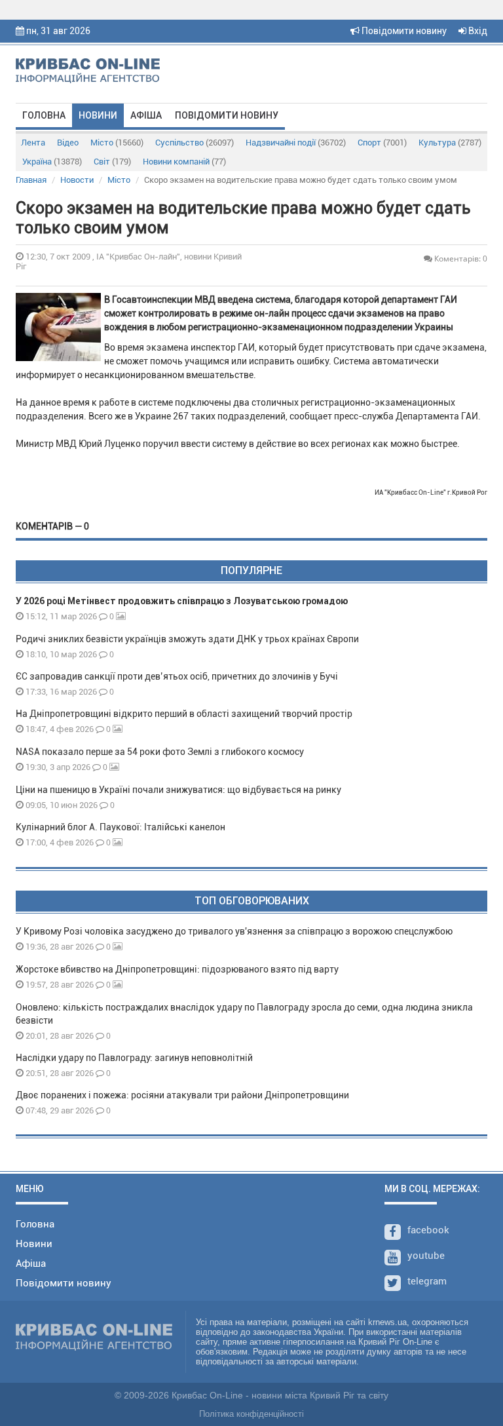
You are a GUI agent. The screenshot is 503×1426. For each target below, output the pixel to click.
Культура (450, 142)
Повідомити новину (403, 31)
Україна (52, 161)
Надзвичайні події (296, 142)
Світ (112, 161)
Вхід (476, 31)
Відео (68, 142)
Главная (31, 180)
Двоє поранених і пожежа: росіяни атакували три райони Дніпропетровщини (182, 1095)
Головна (43, 115)
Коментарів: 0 (459, 258)
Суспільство (194, 142)
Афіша (146, 115)
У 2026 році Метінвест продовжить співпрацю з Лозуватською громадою (182, 601)
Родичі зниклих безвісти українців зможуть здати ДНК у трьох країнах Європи (187, 639)
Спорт (382, 142)
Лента (33, 142)
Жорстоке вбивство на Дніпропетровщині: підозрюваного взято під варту (177, 969)
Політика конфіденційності (251, 1414)
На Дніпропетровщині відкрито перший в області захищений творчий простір (186, 713)
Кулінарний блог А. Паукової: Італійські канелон (120, 827)
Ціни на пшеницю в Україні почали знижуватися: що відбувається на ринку (178, 789)
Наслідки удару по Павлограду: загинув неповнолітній (134, 1057)
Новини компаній (184, 161)
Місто (116, 142)
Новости (77, 180)
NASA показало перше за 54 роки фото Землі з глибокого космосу (160, 751)
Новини (98, 115)
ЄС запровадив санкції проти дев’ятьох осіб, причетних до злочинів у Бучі (177, 676)
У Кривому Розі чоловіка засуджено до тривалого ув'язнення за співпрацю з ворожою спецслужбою (234, 931)
